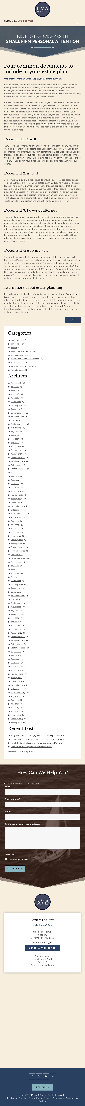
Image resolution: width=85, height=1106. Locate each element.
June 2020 (15, 659)
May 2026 (15, 394)
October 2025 (17, 420)
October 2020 (17, 644)
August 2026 (16, 383)
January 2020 (16, 678)
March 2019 (16, 715)
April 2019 (15, 711)
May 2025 (15, 439)
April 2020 (15, 666)
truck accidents (17, 362)
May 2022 (15, 573)
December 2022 (17, 547)
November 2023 (18, 506)
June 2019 (15, 704)
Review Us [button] (42, 1087)
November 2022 (18, 551)
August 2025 (16, 428)
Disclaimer (10, 854)
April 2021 (15, 622)
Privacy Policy (35, 1098)
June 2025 (15, 435)
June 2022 (15, 569)
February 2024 (17, 495)
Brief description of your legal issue (22, 824)
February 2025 (17, 450)
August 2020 (16, 651)
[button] (77, 22)
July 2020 (15, 655)
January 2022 (16, 588)
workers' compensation (21, 366)
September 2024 (18, 469)
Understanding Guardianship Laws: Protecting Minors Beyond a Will (39, 739)
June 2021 (15, 614)
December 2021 (17, 592)
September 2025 (18, 424)
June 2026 (15, 390)
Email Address (12, 799)
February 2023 (17, 540)
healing (14, 348)
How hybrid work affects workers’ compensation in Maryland (36, 743)
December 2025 (18, 413)
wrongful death (17, 370)
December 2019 (17, 681)
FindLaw (43, 1101)
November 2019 (18, 685)
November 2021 (18, 595)
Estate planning (72, 294)
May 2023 (15, 528)
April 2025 (15, 443)
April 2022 (15, 577)
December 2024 (18, 458)
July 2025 (15, 431)
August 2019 (16, 696)
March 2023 (16, 536)
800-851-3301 (25, 20)
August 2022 (16, 562)
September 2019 (18, 692)
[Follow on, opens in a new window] (53, 1076)
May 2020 (15, 663)
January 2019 (16, 722)
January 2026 (16, 409)
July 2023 (15, 521)
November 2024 (18, 461)
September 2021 (18, 603)
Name (8, 786)
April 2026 (15, 398)
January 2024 (16, 498)
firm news (15, 344)
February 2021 (17, 629)
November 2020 (18, 640)
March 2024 (16, 491)
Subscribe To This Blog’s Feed (21, 751)
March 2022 (16, 581)
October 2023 (16, 510)
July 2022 (15, 566)
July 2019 (15, 700)
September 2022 (18, 558)
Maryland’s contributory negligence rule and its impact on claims (38, 735)
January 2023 (16, 543)
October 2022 (16, 555)
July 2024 (15, 476)
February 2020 (17, 674)
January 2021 (16, 633)
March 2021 (16, 625)
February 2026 (17, 405)
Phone (8, 811)
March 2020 (16, 670)
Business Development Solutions (59, 1098)
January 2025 (16, 454)
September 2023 (18, 513)
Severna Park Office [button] (42, 948)
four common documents (53, 124)
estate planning (53, 79)
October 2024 (17, 465)
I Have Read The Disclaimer (18, 859)
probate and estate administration (25, 359)
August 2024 (16, 472)
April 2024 (15, 487)
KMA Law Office (24, 79)
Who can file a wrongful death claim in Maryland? (31, 747)
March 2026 (16, 402)
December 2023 (17, 502)
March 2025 (16, 446)
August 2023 (16, 517)
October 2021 (16, 599)
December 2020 (18, 637)
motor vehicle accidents (21, 351)
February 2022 (17, 584)
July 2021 (14, 610)
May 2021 (15, 618)
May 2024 (15, 484)
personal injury (17, 355)
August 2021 (16, 607)
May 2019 (15, 707)
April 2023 (15, 532)
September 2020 (18, 648)
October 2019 (16, 689)
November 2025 (18, 416)
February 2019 (17, 719)
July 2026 (15, 387)
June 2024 (15, 480)
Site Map (23, 1098)
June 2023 (15, 525)
